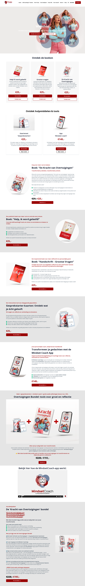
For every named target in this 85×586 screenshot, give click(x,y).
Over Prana (36, 2)
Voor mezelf (56, 2)
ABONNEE (72, 2)
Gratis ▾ (61, 2)
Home (20, 2)
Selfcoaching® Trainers (27, 2)
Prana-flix (50, 2)
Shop (65, 2)
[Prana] (8, 2)
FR (68, 2)
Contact (78, 2)
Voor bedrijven (43, 2)
